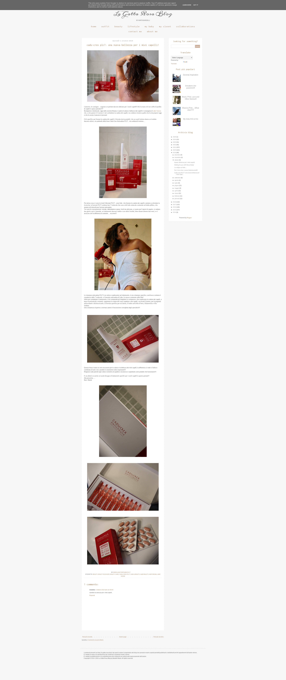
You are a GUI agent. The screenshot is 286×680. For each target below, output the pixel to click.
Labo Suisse (157, 111)
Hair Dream (153, 574)
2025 (174, 137)
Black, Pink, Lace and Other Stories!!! (190, 98)
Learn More (187, 5)
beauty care (114, 574)
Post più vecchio (158, 637)
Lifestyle (134, 26)
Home (93, 26)
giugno (177, 185)
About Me (152, 31)
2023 (174, 142)
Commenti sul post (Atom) (95, 640)
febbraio (177, 196)
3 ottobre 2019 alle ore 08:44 (104, 590)
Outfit (105, 26)
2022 (174, 145)
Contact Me (135, 31)
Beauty (119, 26)
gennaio (177, 198)
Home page (122, 637)
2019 (174, 152)
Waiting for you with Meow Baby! (184, 165)
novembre (178, 157)
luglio (176, 183)
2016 (174, 207)
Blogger (189, 218)
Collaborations (185, 26)
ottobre (177, 160)
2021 (174, 147)
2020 (174, 150)
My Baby (149, 26)
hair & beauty (135, 574)
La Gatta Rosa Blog (143, 13)
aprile (176, 191)
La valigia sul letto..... (180, 167)
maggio (177, 188)
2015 (174, 210)
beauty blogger (103, 574)
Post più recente (87, 637)
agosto (177, 180)
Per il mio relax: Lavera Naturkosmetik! (186, 170)
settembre (178, 177)
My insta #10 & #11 (190, 119)
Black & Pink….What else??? (190, 109)
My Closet (165, 26)
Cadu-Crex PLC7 (124, 574)
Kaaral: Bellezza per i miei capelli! (184, 162)
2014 (174, 212)
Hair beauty (144, 574)
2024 (174, 139)
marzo (177, 193)
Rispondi (92, 595)
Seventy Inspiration (190, 75)
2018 (174, 202)
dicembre (178, 155)
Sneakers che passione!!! (190, 87)
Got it (195, 5)
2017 (174, 204)
